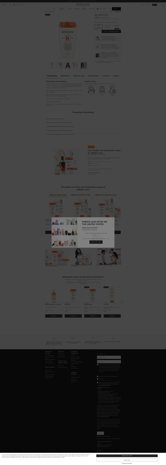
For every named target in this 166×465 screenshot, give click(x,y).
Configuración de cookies (127, 463)
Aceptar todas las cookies (127, 455)
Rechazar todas (127, 460)
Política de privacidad (60, 457)
